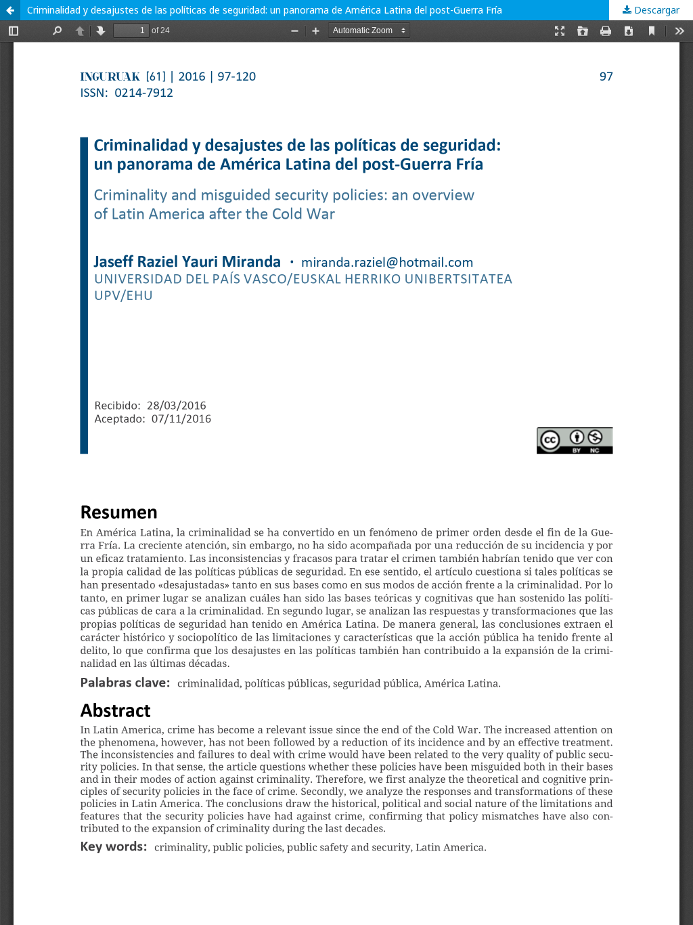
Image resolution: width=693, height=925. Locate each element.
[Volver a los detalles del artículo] (10, 10)
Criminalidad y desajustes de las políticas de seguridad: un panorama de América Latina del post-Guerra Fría (264, 9)
